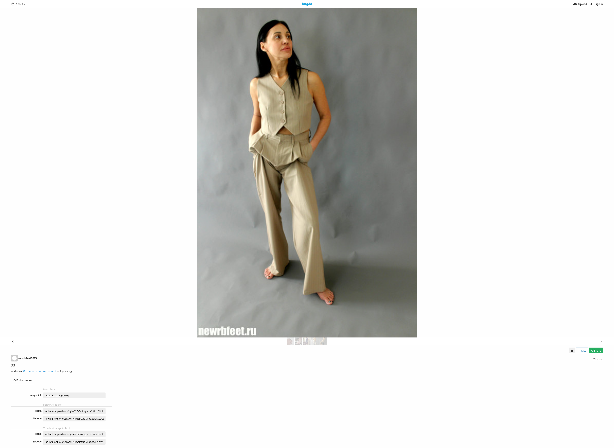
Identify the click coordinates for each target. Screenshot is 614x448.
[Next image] (601, 341)
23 (13, 365)
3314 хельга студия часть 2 (39, 371)
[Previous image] (13, 341)
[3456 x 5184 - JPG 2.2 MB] (572, 350)
